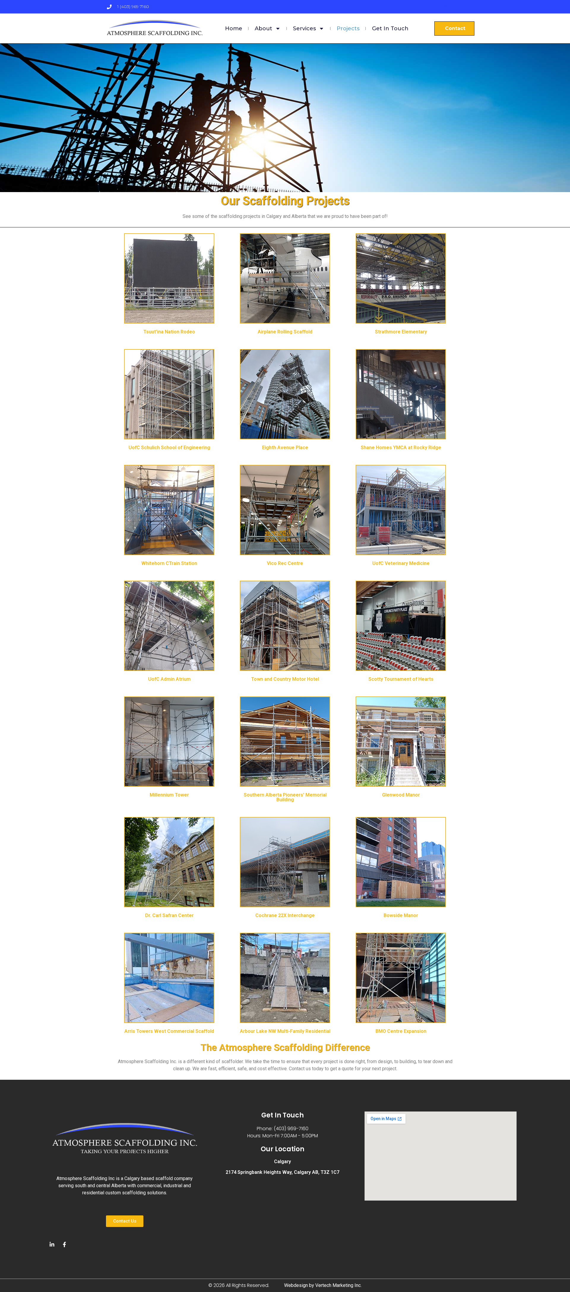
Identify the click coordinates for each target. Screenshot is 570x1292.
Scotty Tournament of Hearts (400, 679)
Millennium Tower (169, 795)
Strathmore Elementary (401, 332)
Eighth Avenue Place (285, 447)
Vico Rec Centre (285, 563)
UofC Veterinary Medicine (401, 563)
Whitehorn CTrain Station (169, 563)
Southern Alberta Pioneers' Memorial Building (285, 797)
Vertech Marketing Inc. (338, 1285)
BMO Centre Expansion (401, 1031)
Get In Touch (390, 28)
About (263, 28)
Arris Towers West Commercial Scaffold (169, 1031)
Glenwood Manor (401, 795)
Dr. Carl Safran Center (169, 915)
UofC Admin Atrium (169, 679)
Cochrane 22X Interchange (285, 915)
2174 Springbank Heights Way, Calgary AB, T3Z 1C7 (282, 1172)
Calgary (282, 1161)
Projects (348, 28)
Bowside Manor (401, 915)
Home (233, 28)
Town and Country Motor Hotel (285, 679)
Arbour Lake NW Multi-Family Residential (285, 1031)
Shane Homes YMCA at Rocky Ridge (401, 447)
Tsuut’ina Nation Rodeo (169, 332)
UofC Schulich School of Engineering (169, 447)
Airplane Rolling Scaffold (285, 332)
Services (304, 28)
